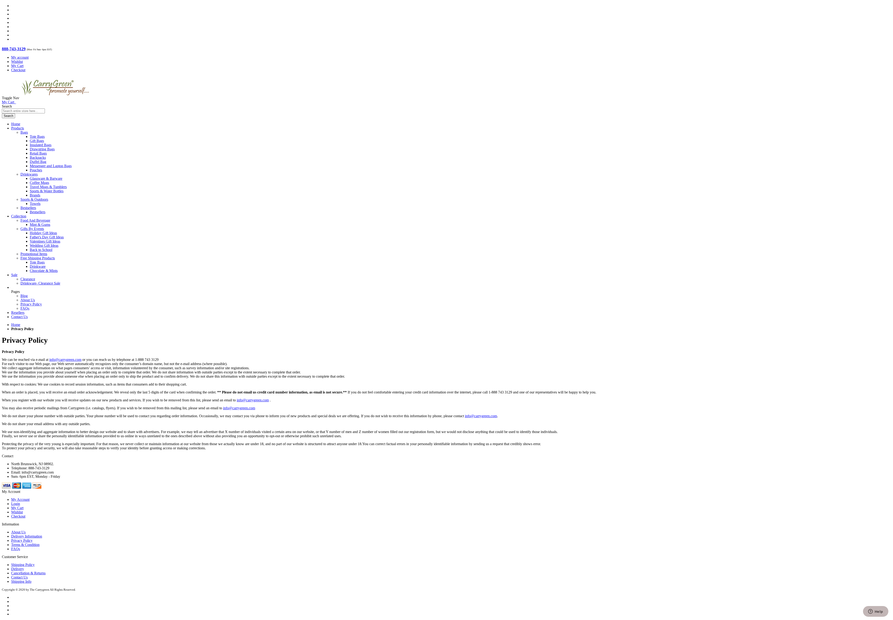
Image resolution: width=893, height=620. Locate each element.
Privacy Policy (31, 304)
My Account (20, 499)
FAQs (24, 308)
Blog (24, 296)
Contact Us (19, 317)
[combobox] (23, 110)
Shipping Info (21, 581)
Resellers (17, 313)
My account (20, 57)
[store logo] (55, 98)
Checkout (18, 70)
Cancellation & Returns (28, 573)
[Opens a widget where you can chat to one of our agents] (875, 612)
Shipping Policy (23, 565)
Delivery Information (26, 536)
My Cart (17, 66)
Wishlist (17, 62)
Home (15, 325)
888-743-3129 (14, 49)
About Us (27, 300)
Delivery (17, 569)
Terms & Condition (25, 545)
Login (15, 504)
